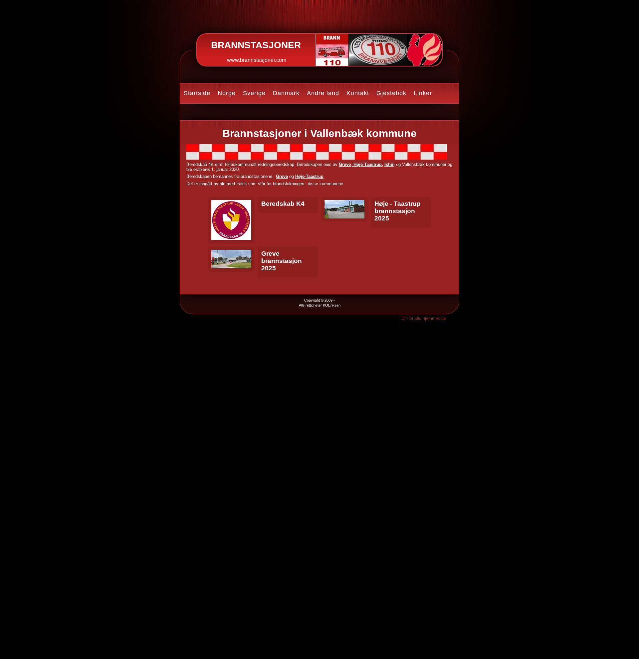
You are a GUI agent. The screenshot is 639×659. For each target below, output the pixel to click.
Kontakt (357, 93)
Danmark (286, 93)
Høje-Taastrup (367, 164)
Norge (227, 93)
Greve (345, 164)
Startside (197, 93)
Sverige (254, 93)
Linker (423, 93)
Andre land (323, 93)
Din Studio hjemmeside (423, 318)
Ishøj (389, 164)
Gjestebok (391, 93)
